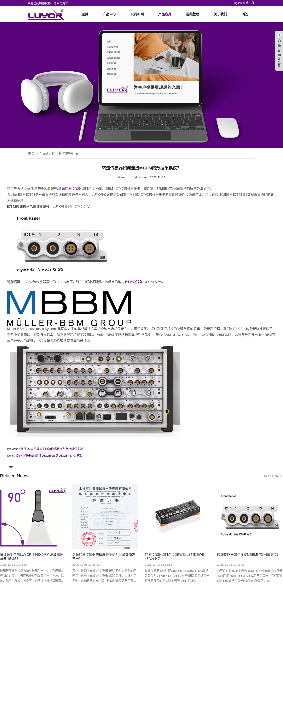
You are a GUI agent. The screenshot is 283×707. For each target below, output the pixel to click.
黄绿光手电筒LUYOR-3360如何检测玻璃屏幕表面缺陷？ (31, 557)
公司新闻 (137, 14)
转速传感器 (133, 282)
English (237, 3)
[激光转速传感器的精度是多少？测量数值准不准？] (105, 517)
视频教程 (192, 14)
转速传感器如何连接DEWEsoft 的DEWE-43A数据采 (49, 455)
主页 (85, 14)
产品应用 (165, 14)
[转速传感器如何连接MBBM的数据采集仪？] (250, 517)
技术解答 (66, 153)
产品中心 (109, 14)
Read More (273, 476)
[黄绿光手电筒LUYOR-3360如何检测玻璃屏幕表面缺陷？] (33, 517)
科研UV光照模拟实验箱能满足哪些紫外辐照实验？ (53, 448)
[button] (31, 85)
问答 (245, 14)
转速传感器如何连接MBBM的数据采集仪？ (248, 554)
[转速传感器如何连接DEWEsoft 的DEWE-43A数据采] (178, 517)
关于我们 (220, 14)
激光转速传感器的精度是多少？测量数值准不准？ (103, 557)
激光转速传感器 (69, 188)
